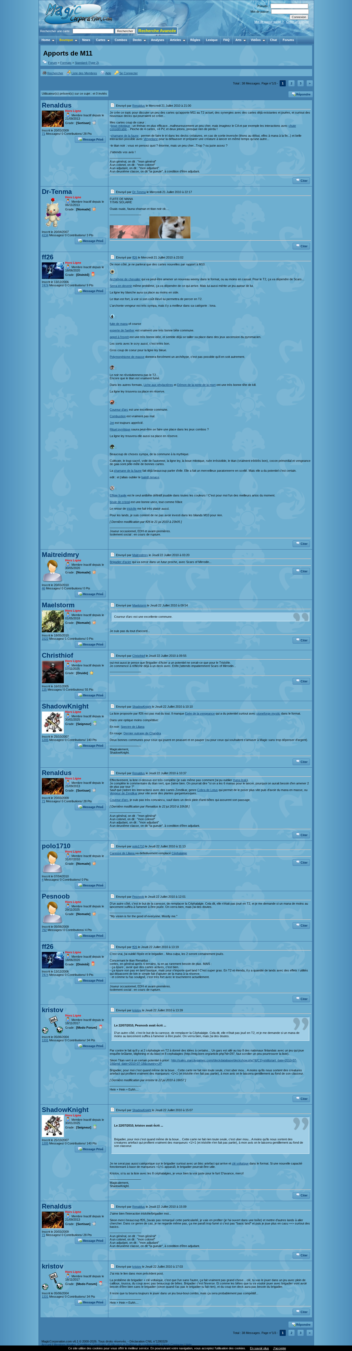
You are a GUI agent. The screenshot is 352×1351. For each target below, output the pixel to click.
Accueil (46, 1344)
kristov (52, 1010)
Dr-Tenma (57, 191)
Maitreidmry (60, 554)
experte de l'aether (122, 330)
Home (46, 40)
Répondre (303, 94)
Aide (108, 73)
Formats (66, 62)
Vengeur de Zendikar (124, 793)
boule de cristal (120, 502)
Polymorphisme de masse (127, 356)
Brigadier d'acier (120, 562)
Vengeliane (151, 139)
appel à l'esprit (119, 337)
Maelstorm (58, 605)
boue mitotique (120, 125)
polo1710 (56, 846)
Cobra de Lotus (207, 790)
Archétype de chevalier (125, 279)
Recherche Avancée (157, 30)
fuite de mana (119, 323)
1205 (45, 740)
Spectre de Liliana (132, 726)
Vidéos (256, 40)
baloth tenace (150, 477)
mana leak (240, 780)
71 (43, 133)
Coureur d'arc (119, 409)
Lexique (212, 40)
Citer (304, 180)
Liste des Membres (84, 73)
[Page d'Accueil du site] (79, 34)
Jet (112, 422)
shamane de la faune (125, 135)
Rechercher (55, 73)
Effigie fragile (118, 495)
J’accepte (279, 1348)
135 (44, 689)
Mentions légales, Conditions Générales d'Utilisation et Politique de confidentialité (107, 1344)
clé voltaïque (240, 1163)
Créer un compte (297, 21)
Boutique (66, 40)
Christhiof (57, 655)
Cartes (100, 40)
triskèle (131, 508)
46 (43, 588)
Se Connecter (128, 73)
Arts (238, 40)
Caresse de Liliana (122, 853)
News (86, 40)
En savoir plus (259, 1348)
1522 (45, 638)
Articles (175, 40)
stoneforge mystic (268, 713)
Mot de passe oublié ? (269, 21)
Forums (288, 40)
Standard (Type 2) (87, 62)
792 (44, 930)
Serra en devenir (121, 285)
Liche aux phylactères (158, 384)
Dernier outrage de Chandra (142, 733)
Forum (52, 62)
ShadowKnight (65, 706)
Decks (137, 40)
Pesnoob (56, 896)
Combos (121, 40)
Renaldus (57, 105)
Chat (273, 40)
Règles (195, 40)
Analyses (157, 40)
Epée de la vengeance (200, 713)
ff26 (47, 257)
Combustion (118, 416)
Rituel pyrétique (120, 429)
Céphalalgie (179, 853)
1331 (45, 1040)
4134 (45, 235)
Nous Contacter (173, 1344)
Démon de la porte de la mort (196, 384)
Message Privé (93, 139)
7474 (45, 285)
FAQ (226, 40)
